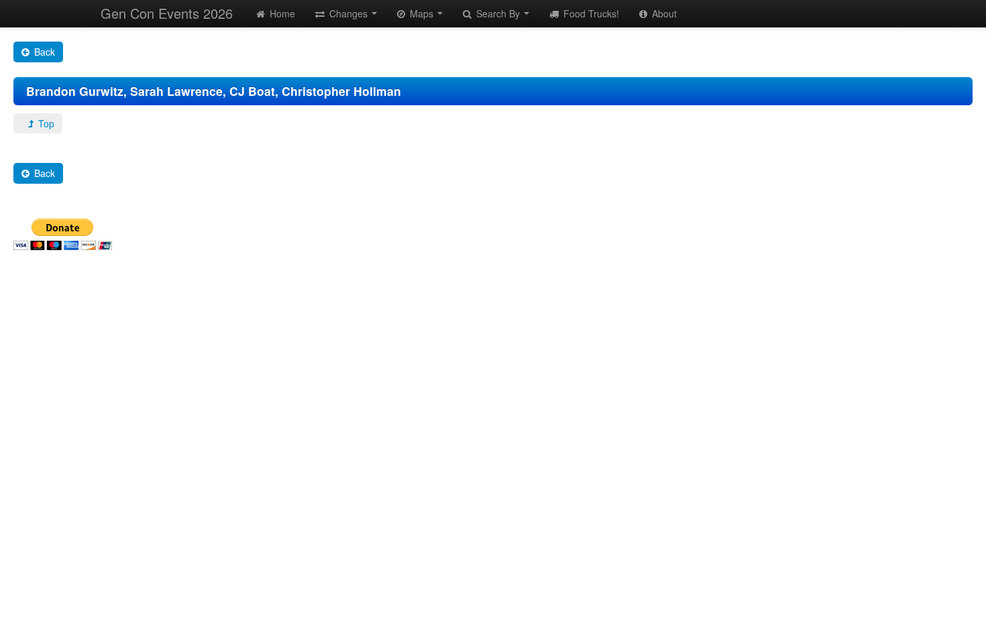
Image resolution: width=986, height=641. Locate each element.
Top (45, 123)
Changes (348, 13)
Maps (421, 13)
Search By (498, 13)
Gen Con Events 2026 (167, 13)
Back (43, 51)
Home (281, 13)
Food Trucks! (590, 13)
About (663, 13)
